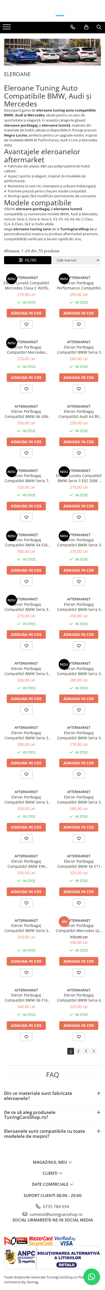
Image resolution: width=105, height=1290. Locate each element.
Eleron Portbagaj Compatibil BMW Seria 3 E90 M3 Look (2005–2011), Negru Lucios (79, 735)
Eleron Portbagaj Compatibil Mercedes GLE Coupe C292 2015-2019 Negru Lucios (79, 928)
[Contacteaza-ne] (73, 27)
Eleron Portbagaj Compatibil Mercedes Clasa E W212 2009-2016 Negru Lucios (26, 350)
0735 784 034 (55, 1206)
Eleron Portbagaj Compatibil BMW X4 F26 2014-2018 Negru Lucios (26, 542)
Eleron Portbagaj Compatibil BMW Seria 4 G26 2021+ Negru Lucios (79, 997)
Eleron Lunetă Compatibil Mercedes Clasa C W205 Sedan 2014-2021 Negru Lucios (26, 285)
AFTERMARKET (26, 277)
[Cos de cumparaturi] (86, 27)
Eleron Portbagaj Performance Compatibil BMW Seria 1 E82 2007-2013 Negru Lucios (79, 285)
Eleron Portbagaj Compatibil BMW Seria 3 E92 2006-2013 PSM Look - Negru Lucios (26, 799)
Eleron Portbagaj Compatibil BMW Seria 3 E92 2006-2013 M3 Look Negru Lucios (26, 735)
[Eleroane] (52, 52)
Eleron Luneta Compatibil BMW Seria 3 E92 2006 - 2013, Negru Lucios (79, 478)
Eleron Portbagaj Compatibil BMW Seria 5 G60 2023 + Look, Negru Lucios (26, 671)
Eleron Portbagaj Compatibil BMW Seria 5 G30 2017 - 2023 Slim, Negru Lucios (26, 928)
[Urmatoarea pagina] (93, 1051)
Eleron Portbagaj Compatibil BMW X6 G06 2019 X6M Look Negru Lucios (26, 414)
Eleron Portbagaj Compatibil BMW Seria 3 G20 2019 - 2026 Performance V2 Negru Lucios (79, 350)
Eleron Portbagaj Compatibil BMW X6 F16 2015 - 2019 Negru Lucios (26, 997)
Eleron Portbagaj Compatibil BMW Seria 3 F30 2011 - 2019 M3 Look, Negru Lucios (26, 607)
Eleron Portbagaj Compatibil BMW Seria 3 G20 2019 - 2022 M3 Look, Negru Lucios (79, 671)
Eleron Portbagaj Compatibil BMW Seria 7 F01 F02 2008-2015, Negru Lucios (26, 478)
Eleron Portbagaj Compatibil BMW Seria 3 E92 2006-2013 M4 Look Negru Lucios (79, 799)
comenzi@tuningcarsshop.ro (55, 1214)
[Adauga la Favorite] (26, 324)
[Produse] (7, 28)
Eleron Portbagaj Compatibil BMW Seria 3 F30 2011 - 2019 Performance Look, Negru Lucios (79, 542)
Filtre (30, 260)
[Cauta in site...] (99, 27)
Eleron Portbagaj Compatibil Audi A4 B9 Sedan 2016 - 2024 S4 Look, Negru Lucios (79, 414)
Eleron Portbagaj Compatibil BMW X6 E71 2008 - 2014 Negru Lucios (79, 864)
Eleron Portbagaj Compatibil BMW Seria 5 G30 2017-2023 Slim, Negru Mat (79, 607)
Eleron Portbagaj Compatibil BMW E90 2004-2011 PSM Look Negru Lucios (26, 864)
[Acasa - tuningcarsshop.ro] (52, 11)
